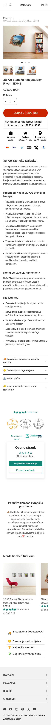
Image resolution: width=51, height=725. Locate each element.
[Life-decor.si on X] (30, 709)
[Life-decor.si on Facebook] (12, 709)
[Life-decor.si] (25, 5)
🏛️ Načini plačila (11, 378)
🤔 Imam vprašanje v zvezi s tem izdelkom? (19, 388)
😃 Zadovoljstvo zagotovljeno (18, 370)
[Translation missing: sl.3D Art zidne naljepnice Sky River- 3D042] (8, 70)
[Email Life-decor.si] (6, 709)
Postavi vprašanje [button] (25, 470)
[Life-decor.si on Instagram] (18, 709)
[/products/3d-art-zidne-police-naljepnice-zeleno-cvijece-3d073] (19, 579)
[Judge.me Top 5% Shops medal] (38, 423)
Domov (6, 18)
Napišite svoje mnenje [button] (25, 463)
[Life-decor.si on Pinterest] (24, 709)
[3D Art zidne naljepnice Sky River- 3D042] (25, 42)
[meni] (5, 5)
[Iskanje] (10, 5)
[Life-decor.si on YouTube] (36, 709)
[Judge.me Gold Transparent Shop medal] (12, 423)
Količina (7, 95)
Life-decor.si (17, 715)
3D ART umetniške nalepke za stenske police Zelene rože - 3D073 (18, 602)
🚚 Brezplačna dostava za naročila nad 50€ (21, 361)
